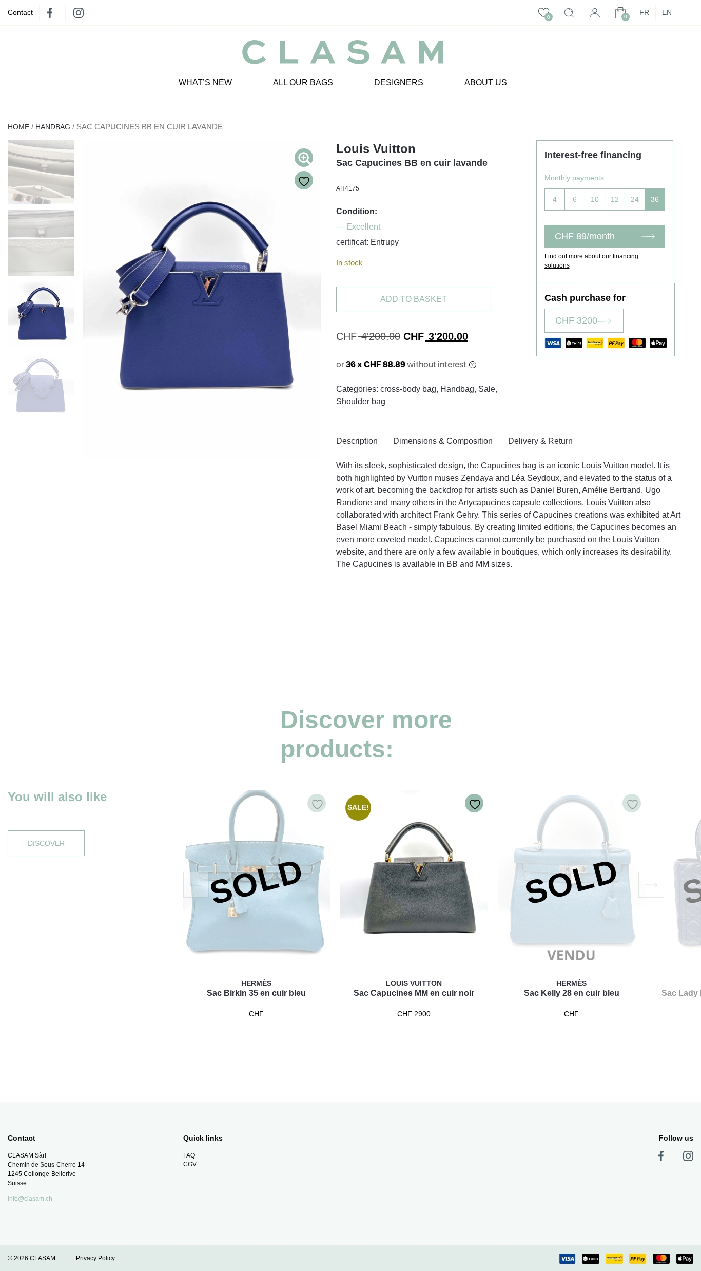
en (667, 12)
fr (644, 12)
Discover (46, 843)
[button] (196, 885)
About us (485, 82)
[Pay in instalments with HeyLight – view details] (472, 364)
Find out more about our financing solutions (591, 261)
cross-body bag (408, 389)
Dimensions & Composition (443, 441)
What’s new (205, 82)
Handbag (52, 127)
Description (357, 441)
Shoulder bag (360, 401)
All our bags (303, 82)
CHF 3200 (576, 320)
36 (655, 199)
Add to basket (413, 299)
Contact (20, 12)
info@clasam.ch (30, 1198)
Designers (398, 82)
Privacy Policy (95, 1258)
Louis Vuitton (376, 149)
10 (595, 199)
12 (615, 199)
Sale (486, 389)
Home (18, 127)
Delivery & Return (540, 441)
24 (635, 199)
